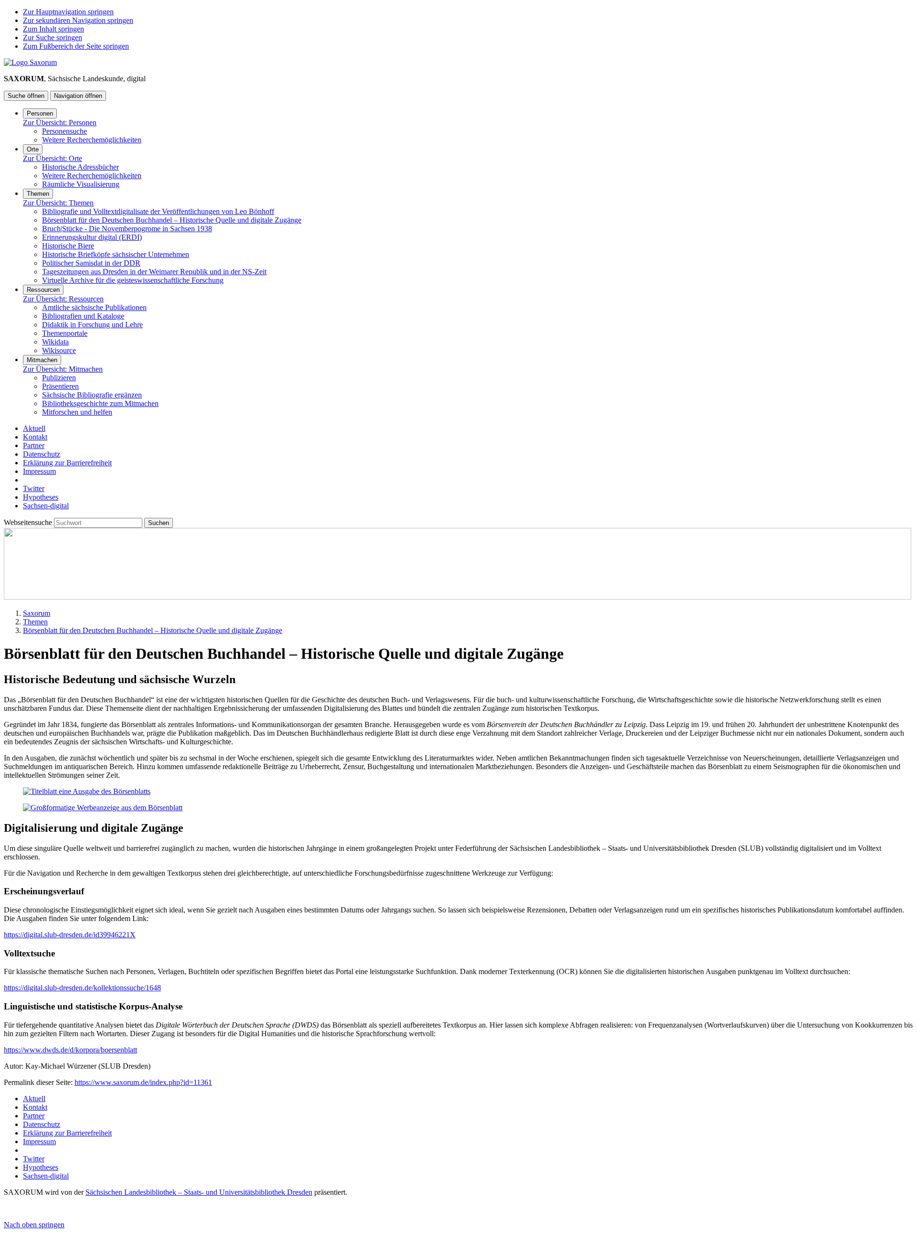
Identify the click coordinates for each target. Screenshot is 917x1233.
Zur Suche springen (52, 37)
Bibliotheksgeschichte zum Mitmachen (100, 403)
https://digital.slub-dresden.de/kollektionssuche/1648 (82, 988)
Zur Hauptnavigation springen (68, 12)
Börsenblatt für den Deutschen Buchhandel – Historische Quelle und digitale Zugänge (171, 220)
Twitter (33, 488)
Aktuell (34, 428)
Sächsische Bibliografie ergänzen (92, 395)
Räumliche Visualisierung (80, 184)
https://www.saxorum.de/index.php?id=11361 (143, 1082)
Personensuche (64, 131)
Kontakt (35, 437)
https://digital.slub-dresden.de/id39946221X (70, 935)
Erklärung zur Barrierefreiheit (67, 463)
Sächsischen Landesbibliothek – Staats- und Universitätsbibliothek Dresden (198, 1192)
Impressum (39, 471)
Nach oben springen (34, 1225)
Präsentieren (60, 386)
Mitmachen (42, 360)
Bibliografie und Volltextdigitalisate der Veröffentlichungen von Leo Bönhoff (158, 211)
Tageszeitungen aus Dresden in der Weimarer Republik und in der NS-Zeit (154, 272)
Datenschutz (41, 454)
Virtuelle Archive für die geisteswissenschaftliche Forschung (133, 280)
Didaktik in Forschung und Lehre (92, 325)
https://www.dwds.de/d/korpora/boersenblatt (70, 1050)
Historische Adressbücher (80, 167)
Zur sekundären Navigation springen (78, 20)
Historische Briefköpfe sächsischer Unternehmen (115, 254)
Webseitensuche (29, 522)
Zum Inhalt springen (53, 29)
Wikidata (55, 342)
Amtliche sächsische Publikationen (94, 307)
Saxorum (36, 613)
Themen (38, 193)
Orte (33, 149)
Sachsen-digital (46, 506)
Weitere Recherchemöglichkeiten (91, 140)
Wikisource (59, 350)
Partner (33, 445)
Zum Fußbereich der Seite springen (76, 46)
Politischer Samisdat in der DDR (91, 263)
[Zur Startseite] (30, 62)
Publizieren (59, 378)
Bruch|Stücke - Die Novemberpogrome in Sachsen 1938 (127, 229)
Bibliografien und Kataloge (83, 316)
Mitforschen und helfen (77, 412)
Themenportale (64, 333)
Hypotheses (40, 497)
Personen (40, 113)
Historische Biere (68, 246)
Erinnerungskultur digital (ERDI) (92, 237)
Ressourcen (43, 289)
